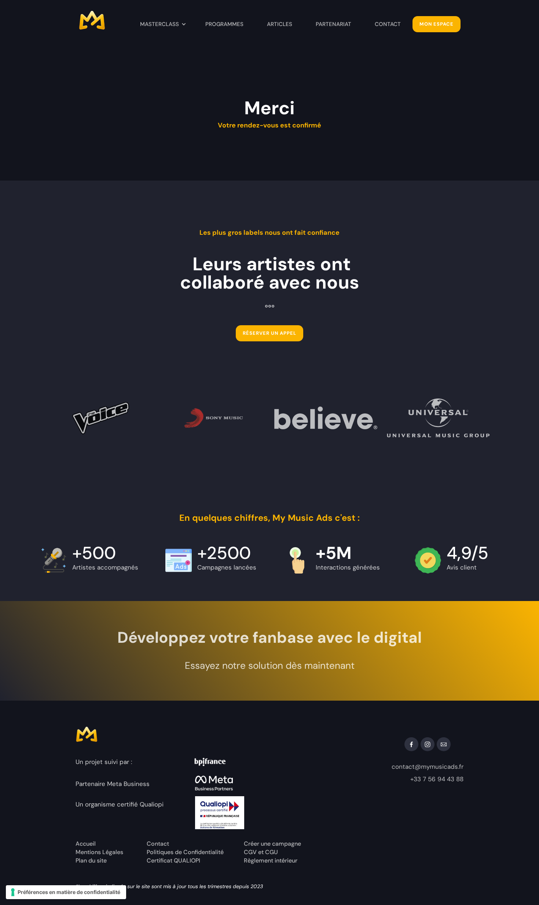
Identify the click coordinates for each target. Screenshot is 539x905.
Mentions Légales (99, 852)
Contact (158, 843)
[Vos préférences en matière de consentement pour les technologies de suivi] (66, 892)
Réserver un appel (269, 333)
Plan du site (91, 860)
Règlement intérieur (270, 860)
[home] (105, 22)
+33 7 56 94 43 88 (436, 779)
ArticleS (279, 24)
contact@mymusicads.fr (427, 767)
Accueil (86, 843)
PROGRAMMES (224, 24)
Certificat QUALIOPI (173, 860)
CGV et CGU (261, 852)
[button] (163, 24)
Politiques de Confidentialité (185, 852)
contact (388, 24)
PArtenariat (333, 24)
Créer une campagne (272, 843)
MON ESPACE (436, 24)
